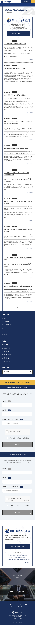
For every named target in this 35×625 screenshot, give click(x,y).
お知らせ (12, 606)
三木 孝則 (7, 348)
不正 (5, 328)
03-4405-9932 (18, 618)
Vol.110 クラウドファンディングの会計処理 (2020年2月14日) (16, 174)
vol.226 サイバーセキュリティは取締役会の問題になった (17, 559)
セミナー (21, 604)
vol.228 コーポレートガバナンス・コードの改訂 (16, 555)
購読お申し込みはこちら (18, 33)
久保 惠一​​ (7, 358)
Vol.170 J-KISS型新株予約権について (15, 44)
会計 (5, 318)
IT (4, 331)
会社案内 (10, 604)
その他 (6, 335)
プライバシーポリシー (20, 606)
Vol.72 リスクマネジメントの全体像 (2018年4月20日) (18, 259)
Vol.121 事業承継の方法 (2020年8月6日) (16, 148)
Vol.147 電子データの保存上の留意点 (15, 95)
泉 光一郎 (7, 361)
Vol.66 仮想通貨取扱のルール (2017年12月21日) (18, 286)
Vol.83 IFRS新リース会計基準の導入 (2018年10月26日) (18, 230)
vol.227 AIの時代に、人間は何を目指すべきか (15, 557)
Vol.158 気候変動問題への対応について (15, 68)
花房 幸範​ (7, 355)
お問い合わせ (26, 1)
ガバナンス (7, 325)
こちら (23, 440)
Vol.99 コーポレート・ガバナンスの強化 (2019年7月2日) (18, 202)
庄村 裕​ (6, 351)
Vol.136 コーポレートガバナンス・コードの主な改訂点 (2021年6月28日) (18, 122)
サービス (16, 604)
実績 (26, 604)
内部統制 (6, 321)
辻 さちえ (7, 345)
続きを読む (31, 59)
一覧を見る (26, 562)
